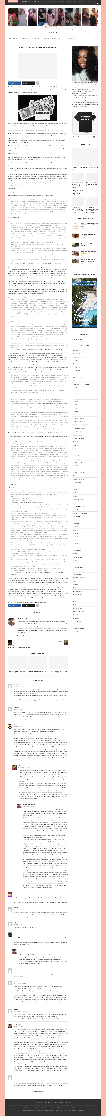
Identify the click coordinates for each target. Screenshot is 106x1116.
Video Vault (85, 618)
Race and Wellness (85, 557)
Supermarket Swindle (85, 581)
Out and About (85, 543)
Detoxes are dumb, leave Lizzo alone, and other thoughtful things (78, 210)
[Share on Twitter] (37, 613)
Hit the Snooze (85, 520)
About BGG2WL (46, 1)
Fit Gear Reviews (85, 486)
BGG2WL (85, 374)
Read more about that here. (83, 98)
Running (86, 459)
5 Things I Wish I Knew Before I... (37, 671)
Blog (80, 1108)
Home (9, 39)
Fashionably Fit (85, 469)
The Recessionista (85, 604)
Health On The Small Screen (85, 513)
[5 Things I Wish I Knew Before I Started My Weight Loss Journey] (37, 662)
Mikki (15, 933)
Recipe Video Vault (86, 567)
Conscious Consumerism (85, 428)
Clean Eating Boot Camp (53, 133)
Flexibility (85, 489)
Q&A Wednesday (85, 550)
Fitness (68, 1108)
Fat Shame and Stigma (85, 479)
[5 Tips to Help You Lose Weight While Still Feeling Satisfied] (17, 662)
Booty (86, 397)
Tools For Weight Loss (85, 611)
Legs (86, 404)
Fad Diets (85, 465)
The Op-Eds (85, 601)
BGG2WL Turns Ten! (85, 377)
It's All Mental (85, 526)
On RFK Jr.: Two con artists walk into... (32, 1)
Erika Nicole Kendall (37, 50)
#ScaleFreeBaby (85, 350)
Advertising (55, 1)
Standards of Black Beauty (85, 577)
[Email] (97, 3)
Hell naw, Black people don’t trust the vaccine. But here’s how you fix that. (92, 210)
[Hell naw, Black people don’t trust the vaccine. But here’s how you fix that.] (92, 202)
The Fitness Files (85, 598)
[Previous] (18, 1)
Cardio (86, 401)
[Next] (20, 1)
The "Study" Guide (85, 591)
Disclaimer (61, 1)
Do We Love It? (85, 445)
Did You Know (85, 442)
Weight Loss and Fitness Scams (85, 625)
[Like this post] (34, 613)
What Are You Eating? (85, 628)
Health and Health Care (85, 506)
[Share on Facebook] (36, 613)
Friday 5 (15, 44)
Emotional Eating (57, 39)
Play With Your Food (85, 547)
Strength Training (86, 462)
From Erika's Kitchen (85, 499)
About (31, 1108)
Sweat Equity (85, 584)
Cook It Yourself (85, 431)
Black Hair (86, 367)
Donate (68, 1)
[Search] (97, 39)
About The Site (85, 353)
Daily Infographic (85, 435)
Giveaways (85, 503)
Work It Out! (85, 632)
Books (85, 381)
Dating (74, 1108)
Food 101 (85, 492)
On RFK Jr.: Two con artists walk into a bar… (85, 168)
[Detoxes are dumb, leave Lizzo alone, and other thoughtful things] (78, 202)
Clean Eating (45, 1108)
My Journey (85, 533)
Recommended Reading (85, 570)
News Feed (85, 540)
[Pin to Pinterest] (39, 613)
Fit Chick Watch (85, 482)
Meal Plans (70, 39)
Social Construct (85, 574)
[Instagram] (53, 32)
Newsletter (74, 1)
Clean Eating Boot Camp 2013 (85, 425)
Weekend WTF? (85, 621)
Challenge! (85, 414)
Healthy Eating (25, 39)
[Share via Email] (41, 613)
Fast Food (85, 476)
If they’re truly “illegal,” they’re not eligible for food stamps (27, 502)
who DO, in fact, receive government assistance (51, 403)
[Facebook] (49, 32)
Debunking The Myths (85, 438)
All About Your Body (85, 357)
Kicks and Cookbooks (86, 472)
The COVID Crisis (85, 594)
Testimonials (85, 587)
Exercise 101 (37, 39)
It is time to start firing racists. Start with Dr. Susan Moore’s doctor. (92, 184)
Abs (86, 387)
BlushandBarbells (19, 893)
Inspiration (85, 523)
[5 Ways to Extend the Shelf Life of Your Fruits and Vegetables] (58, 662)
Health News (85, 509)
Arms (86, 391)
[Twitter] (94, 3)
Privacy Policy (87, 1)
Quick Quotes (85, 554)
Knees (86, 360)
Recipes (46, 39)
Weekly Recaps (86, 537)
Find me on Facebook (77, 339)
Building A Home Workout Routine (85, 384)
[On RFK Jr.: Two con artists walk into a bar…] (85, 157)
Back (86, 394)
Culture (52, 1108)
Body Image (86, 370)
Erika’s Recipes (60, 1108)
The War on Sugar (85, 608)
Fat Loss (86, 455)
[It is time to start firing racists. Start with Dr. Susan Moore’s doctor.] (92, 177)
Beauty (15, 39)
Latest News (85, 530)
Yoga (86, 408)
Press (80, 1)
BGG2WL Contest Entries (86, 564)
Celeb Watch (85, 411)
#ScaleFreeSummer (86, 418)
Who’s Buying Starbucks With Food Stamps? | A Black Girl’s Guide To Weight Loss (40, 263)
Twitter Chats (85, 615)
